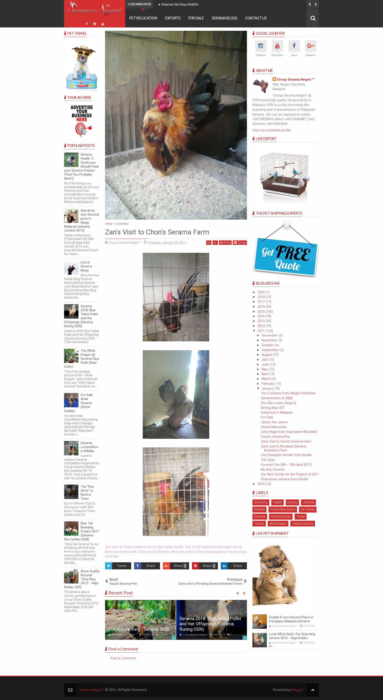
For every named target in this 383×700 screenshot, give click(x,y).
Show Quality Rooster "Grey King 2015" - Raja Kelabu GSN (82, 579)
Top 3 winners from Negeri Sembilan (288, 393)
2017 (262, 302)
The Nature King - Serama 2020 (138, 629)
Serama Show (281, 516)
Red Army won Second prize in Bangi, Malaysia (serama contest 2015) (81, 220)
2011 (262, 331)
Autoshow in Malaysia (277, 412)
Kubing (292, 502)
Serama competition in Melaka (89, 447)
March (267, 379)
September (271, 350)
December (270, 335)
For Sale (196, 18)
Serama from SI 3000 (276, 398)
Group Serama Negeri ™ (295, 79)
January (268, 389)
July (265, 360)
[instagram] (94, 23)
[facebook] (86, 23)
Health (277, 502)
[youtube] (102, 23)
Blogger (297, 690)
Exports (172, 18)
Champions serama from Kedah (284, 479)
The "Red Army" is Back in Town (87, 493)
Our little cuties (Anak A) (278, 403)
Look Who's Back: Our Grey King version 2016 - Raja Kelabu (292, 636)
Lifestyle (308, 502)
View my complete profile (271, 130)
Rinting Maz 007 (272, 408)
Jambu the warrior (274, 422)
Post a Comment (123, 658)
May (265, 369)
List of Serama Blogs (86, 266)
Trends (259, 523)
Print (227, 242)
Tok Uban (268, 460)
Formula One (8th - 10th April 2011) (286, 465)
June (266, 364)
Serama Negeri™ (92, 690)
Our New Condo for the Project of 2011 (290, 474)
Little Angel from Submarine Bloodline (289, 432)
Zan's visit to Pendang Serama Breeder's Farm (283, 448)
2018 (262, 297)
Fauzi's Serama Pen (275, 437)
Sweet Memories (274, 427)
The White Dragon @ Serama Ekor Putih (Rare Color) (81, 359)
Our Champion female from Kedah (286, 455)
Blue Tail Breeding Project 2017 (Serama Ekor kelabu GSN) (81, 531)
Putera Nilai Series (282, 509)
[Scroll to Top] (313, 690)
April (265, 374)
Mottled (259, 509)
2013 (262, 321)
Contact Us (256, 18)
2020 (262, 292)
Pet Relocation (143, 18)
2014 (262, 316)
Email (242, 242)
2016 (262, 307)
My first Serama (272, 470)
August (267, 355)
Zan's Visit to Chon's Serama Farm (286, 441)
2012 (262, 326)
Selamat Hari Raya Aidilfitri (180, 4)
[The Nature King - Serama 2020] (140, 620)
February (269, 384)
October (268, 345)
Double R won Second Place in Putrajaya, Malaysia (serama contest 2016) (291, 621)
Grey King (261, 502)
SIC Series (308, 509)
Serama (259, 516)
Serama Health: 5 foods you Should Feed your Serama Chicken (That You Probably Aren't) (81, 166)
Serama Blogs (224, 18)
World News (278, 523)
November (270, 340)
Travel (300, 516)
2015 (262, 311)
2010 (262, 484)
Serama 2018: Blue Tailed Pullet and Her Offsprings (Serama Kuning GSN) (210, 624)
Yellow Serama (302, 523)
